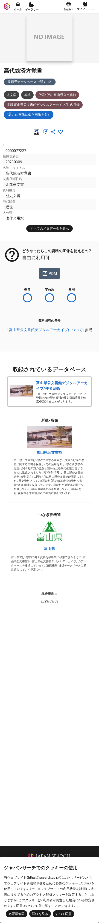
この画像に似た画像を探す (31, 114)
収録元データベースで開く (27, 82)
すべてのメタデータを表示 (49, 228)
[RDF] (37, 131)
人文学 (11, 95)
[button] (86, 6)
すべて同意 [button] (63, 914)
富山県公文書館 (49, 452)
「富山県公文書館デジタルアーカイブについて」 (46, 330)
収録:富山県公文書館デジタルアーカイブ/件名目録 (43, 105)
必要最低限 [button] (17, 914)
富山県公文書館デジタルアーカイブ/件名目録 (62, 386)
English (68, 9)
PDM (53, 273)
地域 (27, 95)
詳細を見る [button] (40, 914)
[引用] (46, 131)
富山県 (49, 548)
